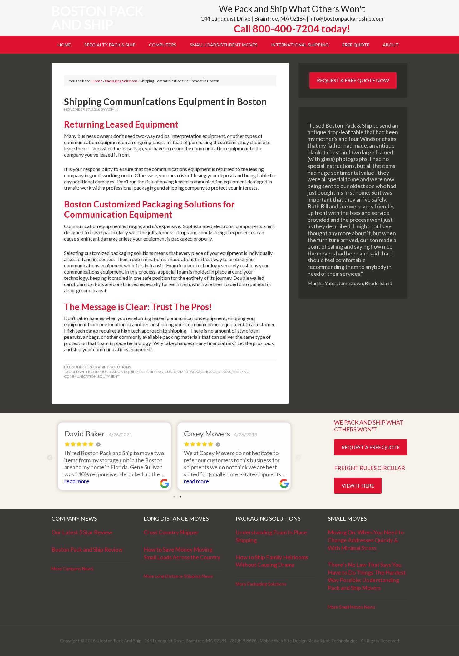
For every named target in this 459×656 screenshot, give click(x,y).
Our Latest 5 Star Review (82, 532)
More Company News (72, 568)
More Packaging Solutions (261, 583)
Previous (50, 458)
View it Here (358, 485)
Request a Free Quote (371, 447)
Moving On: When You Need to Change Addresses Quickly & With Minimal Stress (366, 540)
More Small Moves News (351, 607)
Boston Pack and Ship (98, 17)
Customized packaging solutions (198, 371)
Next (298, 458)
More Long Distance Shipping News (178, 576)
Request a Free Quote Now (353, 80)
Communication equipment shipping (127, 371)
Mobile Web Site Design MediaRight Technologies (309, 640)
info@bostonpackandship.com (346, 18)
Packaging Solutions (109, 367)
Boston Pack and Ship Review (87, 549)
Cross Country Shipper (171, 532)
